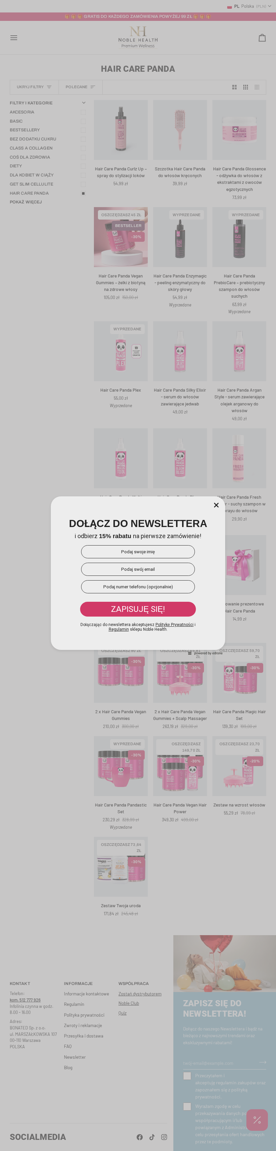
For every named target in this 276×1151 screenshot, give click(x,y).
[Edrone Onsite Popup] (138, 575)
